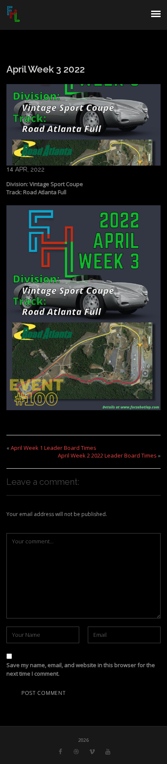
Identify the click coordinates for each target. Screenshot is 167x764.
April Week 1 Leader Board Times (53, 448)
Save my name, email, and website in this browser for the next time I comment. (80, 669)
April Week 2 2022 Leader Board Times (107, 455)
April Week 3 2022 (45, 69)
